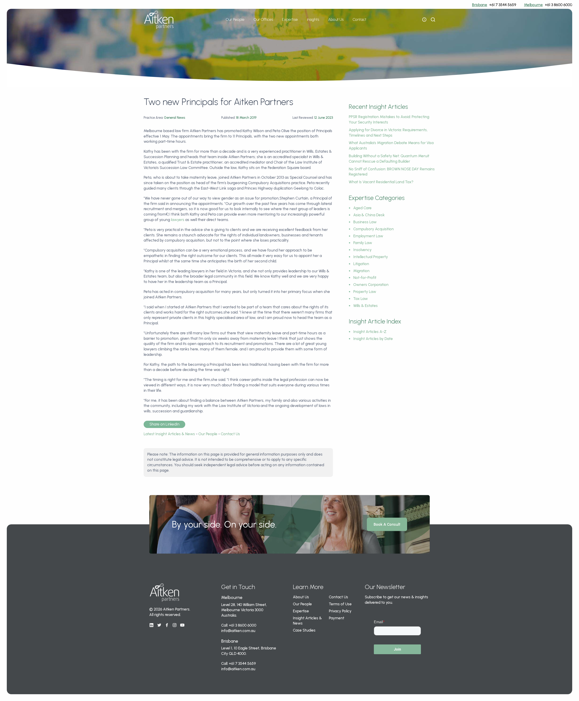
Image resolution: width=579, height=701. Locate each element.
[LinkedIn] (151, 625)
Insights (313, 19)
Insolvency (362, 249)
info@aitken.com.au (238, 630)
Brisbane (479, 4)
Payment (336, 618)
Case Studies (304, 630)
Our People (235, 19)
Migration (361, 271)
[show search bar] (432, 19)
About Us (301, 597)
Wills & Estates (365, 305)
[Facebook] (167, 625)
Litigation (361, 263)
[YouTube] (182, 625)
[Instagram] (174, 625)
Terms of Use (340, 604)
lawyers (177, 219)
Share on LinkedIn (164, 424)
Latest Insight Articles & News (169, 434)
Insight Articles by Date (373, 338)
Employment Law (368, 236)
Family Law (362, 242)
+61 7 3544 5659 (502, 4)
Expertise (301, 611)
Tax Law (360, 298)
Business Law (365, 222)
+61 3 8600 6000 (558, 4)
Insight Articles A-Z (370, 331)
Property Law (364, 291)
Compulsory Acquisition (373, 229)
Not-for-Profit (364, 277)
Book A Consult (387, 524)
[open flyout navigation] (424, 19)
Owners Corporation (371, 284)
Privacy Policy (340, 611)
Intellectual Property (370, 256)
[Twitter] (159, 625)
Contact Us (230, 434)
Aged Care (362, 208)
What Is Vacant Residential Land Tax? (381, 182)
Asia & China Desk (369, 215)
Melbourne (533, 4)
